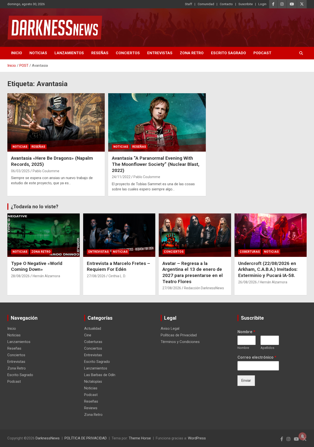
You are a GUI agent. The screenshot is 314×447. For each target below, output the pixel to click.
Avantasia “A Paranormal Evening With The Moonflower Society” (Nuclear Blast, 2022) (155, 164)
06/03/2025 (20, 171)
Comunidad (206, 4)
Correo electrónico (256, 357)
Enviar (246, 380)
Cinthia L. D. (117, 276)
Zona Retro (192, 53)
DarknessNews (48, 438)
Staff (188, 4)
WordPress (197, 438)
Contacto (226, 4)
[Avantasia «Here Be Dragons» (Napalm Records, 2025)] (56, 122)
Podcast (262, 53)
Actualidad (92, 328)
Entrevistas (159, 53)
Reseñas (99, 53)
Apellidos (267, 348)
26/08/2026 (247, 282)
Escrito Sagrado (228, 53)
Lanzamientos (69, 53)
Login (262, 4)
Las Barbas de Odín (99, 375)
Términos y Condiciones (180, 342)
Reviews (90, 408)
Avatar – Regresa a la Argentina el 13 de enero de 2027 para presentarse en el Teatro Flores (192, 272)
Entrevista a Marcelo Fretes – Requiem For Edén (118, 266)
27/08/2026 (96, 276)
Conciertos (128, 53)
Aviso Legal (170, 328)
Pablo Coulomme (46, 171)
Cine (87, 335)
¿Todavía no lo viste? (34, 207)
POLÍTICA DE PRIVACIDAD (86, 438)
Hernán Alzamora (46, 276)
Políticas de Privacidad (179, 335)
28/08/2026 (20, 276)
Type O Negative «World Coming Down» (36, 266)
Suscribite (245, 4)
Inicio (16, 53)
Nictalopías (93, 381)
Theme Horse (140, 438)
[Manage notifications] (302, 436)
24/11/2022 (121, 177)
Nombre (246, 331)
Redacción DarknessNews (204, 288)
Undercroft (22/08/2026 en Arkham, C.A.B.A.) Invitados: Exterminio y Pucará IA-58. (268, 269)
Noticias (38, 53)
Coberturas (250, 251)
